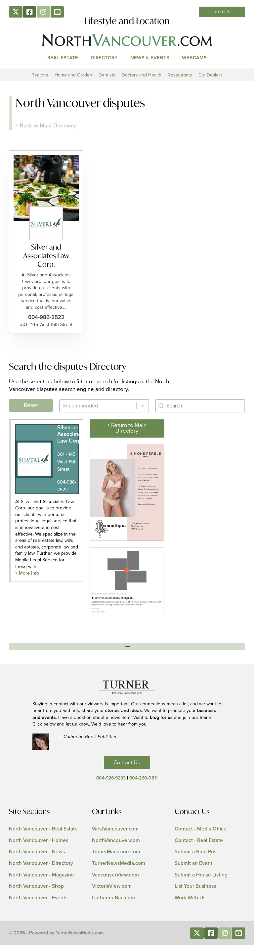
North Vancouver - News (37, 852)
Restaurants (180, 75)
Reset (31, 405)
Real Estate (62, 58)
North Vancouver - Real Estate (43, 829)
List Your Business (195, 886)
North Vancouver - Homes (38, 840)
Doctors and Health (141, 75)
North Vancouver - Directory (41, 863)
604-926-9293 (111, 778)
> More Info (27, 573)
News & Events (149, 58)
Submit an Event (193, 863)
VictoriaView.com (112, 886)
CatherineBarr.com (113, 898)
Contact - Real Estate (199, 840)
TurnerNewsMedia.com (118, 863)
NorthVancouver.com (116, 840)
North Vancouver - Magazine (41, 875)
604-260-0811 (143, 778)
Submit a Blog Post (196, 852)
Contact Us (126, 762)
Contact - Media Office (201, 829)
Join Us (222, 12)
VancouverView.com (115, 875)
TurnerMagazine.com (116, 852)
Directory (104, 58)
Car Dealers (210, 75)
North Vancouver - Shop (36, 886)
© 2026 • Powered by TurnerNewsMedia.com (56, 933)
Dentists (107, 75)
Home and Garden (73, 75)
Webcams (194, 58)
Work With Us (190, 898)
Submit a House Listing (201, 875)
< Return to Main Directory (127, 428)
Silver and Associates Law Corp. (46, 255)
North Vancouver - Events (38, 898)
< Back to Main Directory (46, 125)
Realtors (39, 75)
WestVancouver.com (115, 829)
